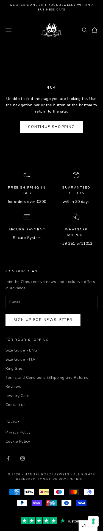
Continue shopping (51, 126)
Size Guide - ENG (21, 350)
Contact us (15, 404)
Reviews (13, 386)
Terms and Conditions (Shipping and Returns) (47, 377)
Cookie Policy (17, 441)
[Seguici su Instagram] (22, 458)
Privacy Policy (18, 432)
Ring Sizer (14, 368)
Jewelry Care (17, 395)
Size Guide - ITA (20, 359)
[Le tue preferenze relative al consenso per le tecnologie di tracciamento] (93, 521)
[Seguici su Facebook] (8, 458)
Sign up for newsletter (43, 319)
